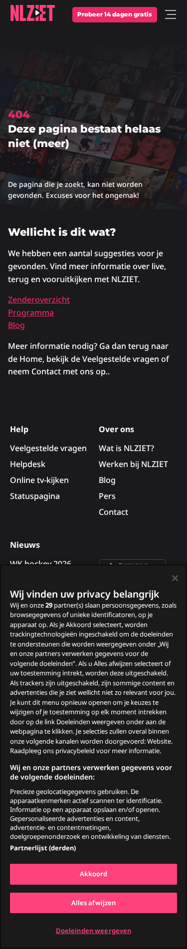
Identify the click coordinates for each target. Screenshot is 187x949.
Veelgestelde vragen (48, 448)
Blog (16, 324)
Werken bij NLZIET (133, 464)
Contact (113, 511)
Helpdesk (27, 464)
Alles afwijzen (93, 902)
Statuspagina (35, 495)
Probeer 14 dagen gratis (114, 14)
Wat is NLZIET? (126, 448)
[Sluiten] (175, 578)
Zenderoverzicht (39, 299)
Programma (31, 312)
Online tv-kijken (39, 479)
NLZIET (32, 13)
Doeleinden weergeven (94, 930)
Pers (107, 495)
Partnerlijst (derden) (43, 847)
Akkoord (94, 873)
